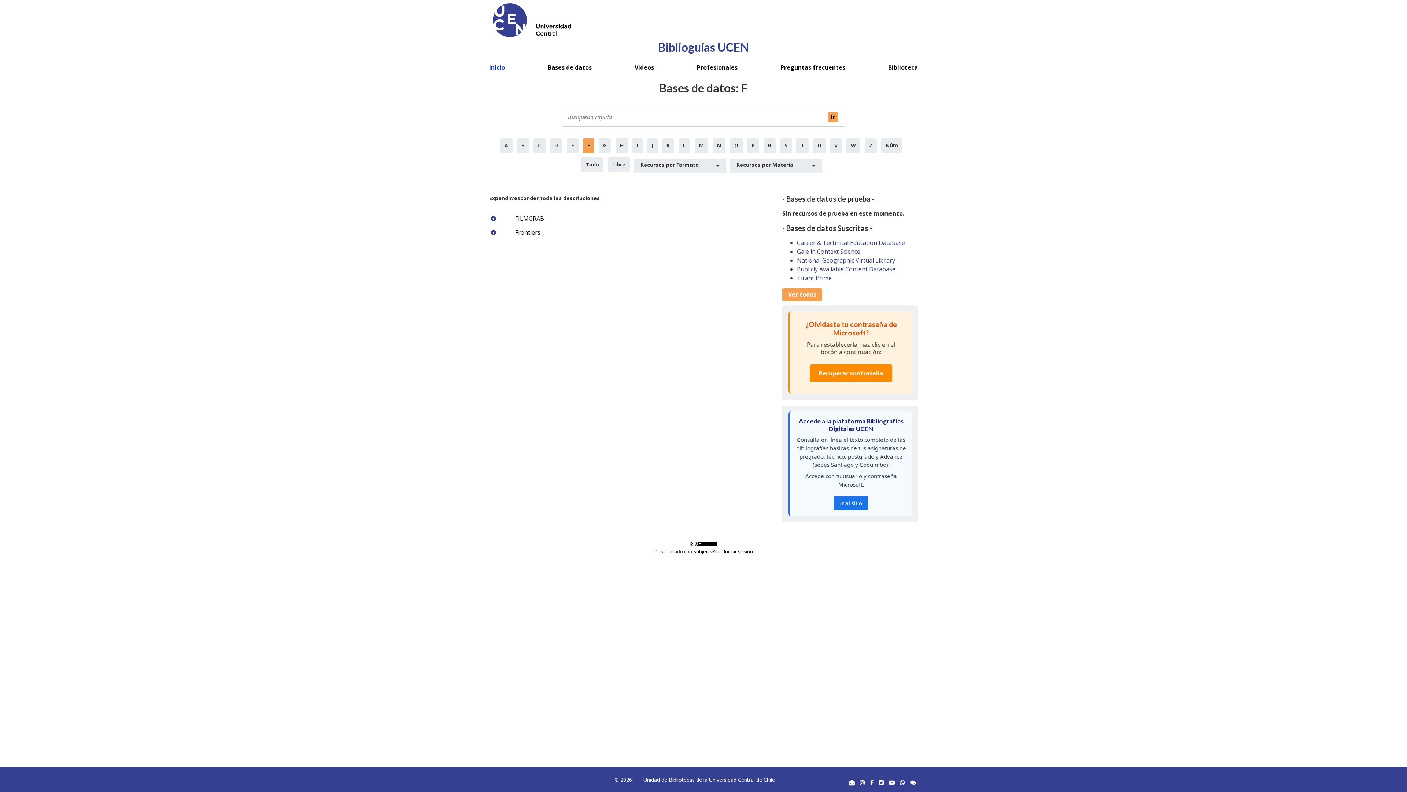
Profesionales (717, 67)
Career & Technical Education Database (851, 243)
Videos (644, 67)
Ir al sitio (851, 503)
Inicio (497, 67)
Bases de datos (570, 67)
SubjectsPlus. (708, 551)
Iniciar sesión (738, 551)
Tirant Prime (814, 278)
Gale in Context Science (828, 251)
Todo (592, 164)
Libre (618, 164)
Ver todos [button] (802, 294)
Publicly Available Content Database (846, 269)
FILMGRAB (529, 218)
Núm (892, 145)
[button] (680, 166)
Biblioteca (903, 67)
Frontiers (527, 232)
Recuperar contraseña (851, 373)
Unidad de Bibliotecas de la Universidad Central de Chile (709, 779)
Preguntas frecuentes (812, 67)
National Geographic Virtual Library (846, 260)
